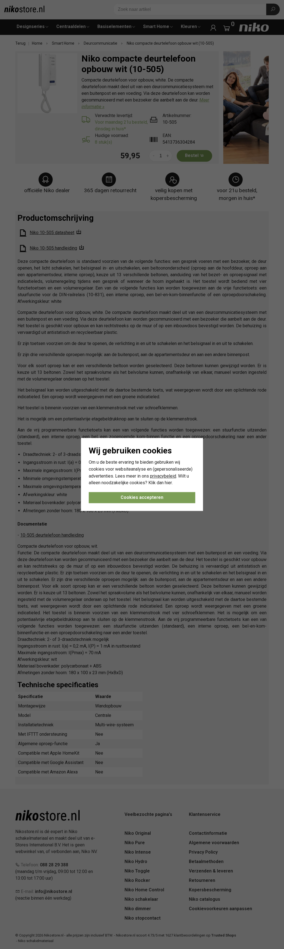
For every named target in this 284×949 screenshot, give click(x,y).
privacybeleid (163, 476)
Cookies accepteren (142, 497)
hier (168, 483)
